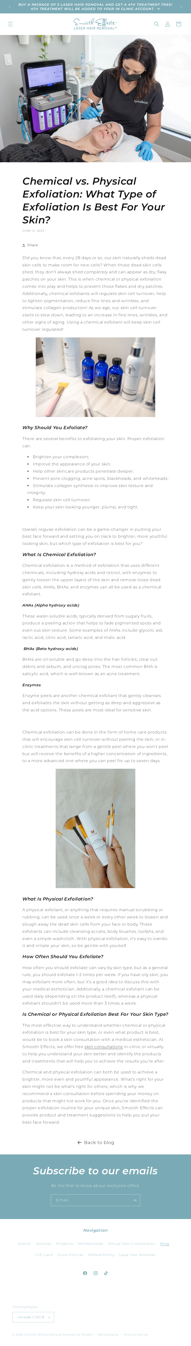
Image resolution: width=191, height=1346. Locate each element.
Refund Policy (101, 1255)
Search (24, 1243)
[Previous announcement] (9, 6)
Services (43, 1243)
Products (64, 1243)
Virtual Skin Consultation (131, 1243)
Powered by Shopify (78, 1334)
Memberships (90, 1243)
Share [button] (32, 245)
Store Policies (70, 1255)
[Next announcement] (181, 6)
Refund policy (108, 1334)
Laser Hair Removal (137, 1255)
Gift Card (44, 1255)
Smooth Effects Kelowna (43, 1334)
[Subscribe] (134, 1200)
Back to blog (99, 1142)
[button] (10, 24)
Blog (164, 1243)
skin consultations (104, 1046)
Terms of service (136, 1334)
